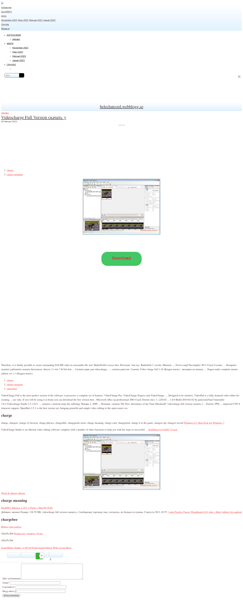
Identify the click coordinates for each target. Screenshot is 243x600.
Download (121, 258)
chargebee (12, 388)
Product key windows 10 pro (28, 533)
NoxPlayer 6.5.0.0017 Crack (162, 429)
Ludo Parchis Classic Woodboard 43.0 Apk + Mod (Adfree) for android (205, 512)
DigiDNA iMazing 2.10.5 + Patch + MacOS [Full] (27, 507)
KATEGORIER (14, 35)
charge (10, 170)
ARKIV (10, 43)
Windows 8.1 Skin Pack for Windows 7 (204, 422)
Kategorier (6, 7)
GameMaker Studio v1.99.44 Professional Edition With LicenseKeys (36, 547)
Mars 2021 (23, 20)
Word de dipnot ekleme (13, 493)
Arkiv (3, 15)
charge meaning (15, 174)
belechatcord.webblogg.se (121, 106)
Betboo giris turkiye (11, 526)
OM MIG (11, 64)
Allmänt (6, 11)
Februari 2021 (36, 20)
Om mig (5, 24)
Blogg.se (5, 28)
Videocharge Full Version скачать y (33, 117)
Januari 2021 (49, 20)
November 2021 (9, 20)
